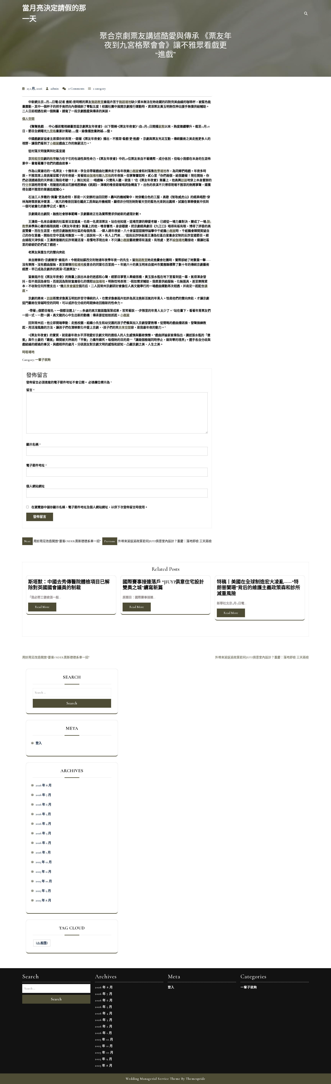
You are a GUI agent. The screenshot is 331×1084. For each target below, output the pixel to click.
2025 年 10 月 (44, 881)
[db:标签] (42, 943)
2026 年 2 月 (43, 843)
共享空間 (125, 327)
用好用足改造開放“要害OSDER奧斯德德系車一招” (55, 657)
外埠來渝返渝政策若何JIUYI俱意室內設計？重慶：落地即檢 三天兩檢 (262, 657)
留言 (30, 390)
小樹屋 (54, 143)
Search (71, 703)
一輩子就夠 (43, 360)
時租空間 (37, 159)
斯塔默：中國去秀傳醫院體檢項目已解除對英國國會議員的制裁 (69, 585)
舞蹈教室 (97, 102)
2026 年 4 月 (43, 824)
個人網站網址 (35, 486)
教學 (53, 159)
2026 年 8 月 (44, 785)
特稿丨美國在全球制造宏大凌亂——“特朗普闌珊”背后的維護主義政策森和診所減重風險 (258, 588)
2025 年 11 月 (43, 872)
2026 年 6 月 (43, 804)
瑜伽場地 (93, 176)
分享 (28, 185)
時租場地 (77, 265)
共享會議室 (71, 286)
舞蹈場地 (125, 102)
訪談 (184, 180)
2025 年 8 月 (43, 900)
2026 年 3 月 (43, 833)
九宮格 (51, 131)
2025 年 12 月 (44, 862)
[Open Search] (306, 13)
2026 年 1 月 (43, 852)
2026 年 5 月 (43, 814)
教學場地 (160, 171)
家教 (161, 126)
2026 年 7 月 (43, 795)
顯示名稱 (33, 444)
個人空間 (28, 119)
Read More (42, 607)
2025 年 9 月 (43, 891)
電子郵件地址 (36, 465)
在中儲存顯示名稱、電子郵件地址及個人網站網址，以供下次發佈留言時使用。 (89, 507)
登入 (39, 743)
